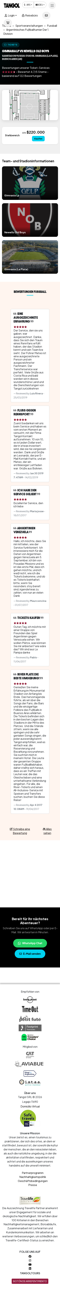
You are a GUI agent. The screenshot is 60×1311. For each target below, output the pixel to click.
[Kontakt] (46, 15)
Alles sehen (48, 831)
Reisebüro (31, 15)
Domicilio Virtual (30, 1106)
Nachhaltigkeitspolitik (32, 1177)
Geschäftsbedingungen (33, 1181)
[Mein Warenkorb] (8, 23)
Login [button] (11, 15)
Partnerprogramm (33, 1173)
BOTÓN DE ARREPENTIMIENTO (30, 1281)
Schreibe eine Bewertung (21, 831)
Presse (32, 1185)
